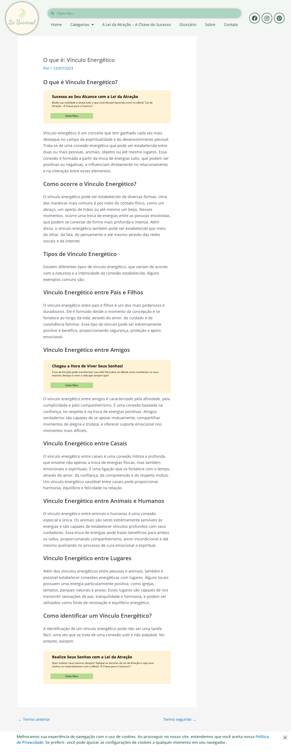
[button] (285, 737)
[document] (145, 377)
